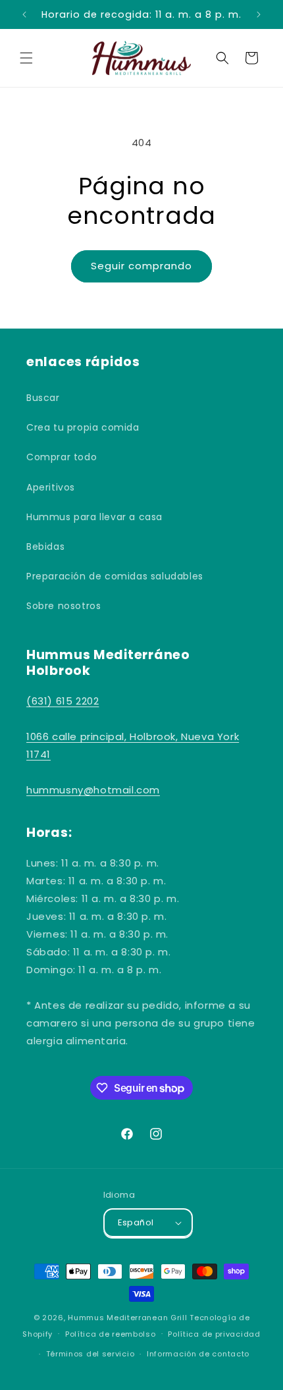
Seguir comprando (141, 266)
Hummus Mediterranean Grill (127, 1317)
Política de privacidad (214, 1334)
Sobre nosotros (63, 605)
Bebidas (45, 546)
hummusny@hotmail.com (93, 790)
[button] (26, 57)
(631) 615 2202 (62, 701)
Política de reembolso (110, 1334)
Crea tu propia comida (83, 427)
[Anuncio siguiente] (258, 14)
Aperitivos (50, 487)
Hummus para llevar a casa (94, 516)
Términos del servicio (90, 1354)
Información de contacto (198, 1354)
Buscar (43, 397)
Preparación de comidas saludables (114, 576)
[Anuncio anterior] (24, 14)
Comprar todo (61, 457)
